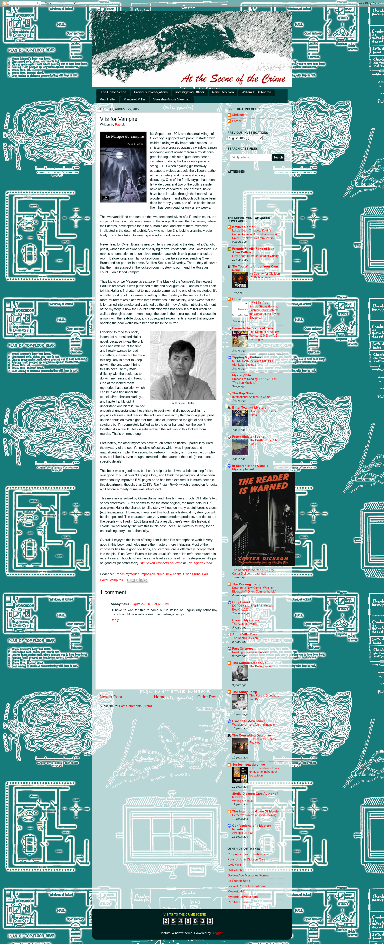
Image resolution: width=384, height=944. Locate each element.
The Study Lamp (244, 692)
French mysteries (127, 574)
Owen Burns (191, 574)
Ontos (237, 299)
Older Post (207, 697)
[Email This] (129, 580)
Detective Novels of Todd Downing (254, 815)
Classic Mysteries (245, 620)
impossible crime (152, 574)
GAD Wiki (234, 864)
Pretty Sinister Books (248, 436)
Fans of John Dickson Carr (246, 859)
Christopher (240, 114)
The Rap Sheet (243, 393)
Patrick (237, 121)
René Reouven (223, 92)
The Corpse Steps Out (249, 663)
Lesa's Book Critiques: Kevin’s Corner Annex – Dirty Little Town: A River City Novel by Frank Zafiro (254, 234)
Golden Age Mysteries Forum (248, 875)
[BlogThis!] (133, 580)
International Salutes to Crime (251, 397)
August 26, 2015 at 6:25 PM (150, 604)
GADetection (236, 870)
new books (173, 574)
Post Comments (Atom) (135, 706)
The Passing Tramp (246, 584)
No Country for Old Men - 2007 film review (264, 275)
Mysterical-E (236, 891)
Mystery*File (241, 375)
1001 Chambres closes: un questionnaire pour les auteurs (264, 771)
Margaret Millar (134, 99)
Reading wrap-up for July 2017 (251, 652)
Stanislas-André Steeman (171, 99)
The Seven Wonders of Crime (160, 563)
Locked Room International (247, 886)
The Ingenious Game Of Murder (256, 811)
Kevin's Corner (243, 227)
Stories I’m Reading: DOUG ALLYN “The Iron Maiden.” (254, 380)
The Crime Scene (113, 92)
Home (160, 697)
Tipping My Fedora (246, 357)
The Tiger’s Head (199, 563)
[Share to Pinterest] (146, 580)
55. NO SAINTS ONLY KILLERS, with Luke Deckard (253, 362)
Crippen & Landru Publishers (248, 854)
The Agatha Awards (244, 623)
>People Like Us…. (244, 832)
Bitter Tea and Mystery (249, 407)
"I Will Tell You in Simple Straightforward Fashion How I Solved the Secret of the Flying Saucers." (264, 310)
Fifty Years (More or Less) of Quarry (255, 255)
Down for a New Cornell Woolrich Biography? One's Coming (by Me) (254, 589)
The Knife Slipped (260, 666)
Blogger (217, 933)
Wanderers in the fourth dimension (254, 724)
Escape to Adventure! (248, 721)
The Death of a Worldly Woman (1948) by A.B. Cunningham (264, 335)
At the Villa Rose (244, 634)
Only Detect (241, 602)
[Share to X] (137, 580)
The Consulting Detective (251, 735)
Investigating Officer (189, 92)
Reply (115, 620)
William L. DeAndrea (256, 92)
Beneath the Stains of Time (252, 328)
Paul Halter (108, 99)
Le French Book (239, 880)
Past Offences (243, 648)
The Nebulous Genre (245, 638)
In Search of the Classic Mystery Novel (250, 467)
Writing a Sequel (242, 800)
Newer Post (111, 697)
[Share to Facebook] (141, 580)
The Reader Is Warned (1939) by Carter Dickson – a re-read (253, 571)
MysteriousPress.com (243, 896)
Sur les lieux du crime (248, 764)
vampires (116, 580)
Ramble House (238, 902)
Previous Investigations (151, 92)
